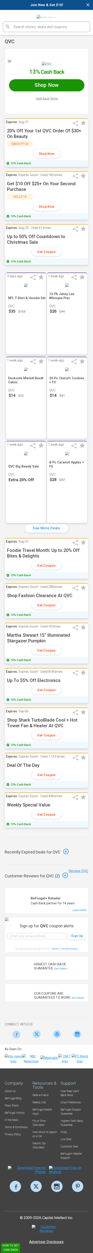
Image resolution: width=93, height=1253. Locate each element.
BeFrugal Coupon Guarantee (70, 1111)
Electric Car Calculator (39, 1145)
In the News (12, 1120)
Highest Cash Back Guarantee (71, 1123)
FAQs (63, 1132)
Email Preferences (70, 1102)
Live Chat (65, 1139)
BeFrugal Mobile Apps (42, 1111)
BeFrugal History (15, 1112)
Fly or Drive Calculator (39, 1123)
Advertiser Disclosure (46, 1242)
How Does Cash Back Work (69, 1093)
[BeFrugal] (46, 15)
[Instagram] (76, 1034)
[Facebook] (15, 1035)
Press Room (12, 1105)
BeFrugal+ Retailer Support (71, 1155)
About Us (10, 1091)
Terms (55, 948)
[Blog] (56, 1034)
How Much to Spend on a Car (45, 1134)
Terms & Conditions (16, 1127)
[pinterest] (77, 1186)
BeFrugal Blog (13, 1098)
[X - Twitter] (36, 1034)
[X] (36, 1186)
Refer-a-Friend (41, 1095)
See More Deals (46, 528)
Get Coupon (46, 252)
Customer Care (69, 1146)
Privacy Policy (70, 948)
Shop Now (46, 154)
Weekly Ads (39, 1102)
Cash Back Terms (47, 98)
